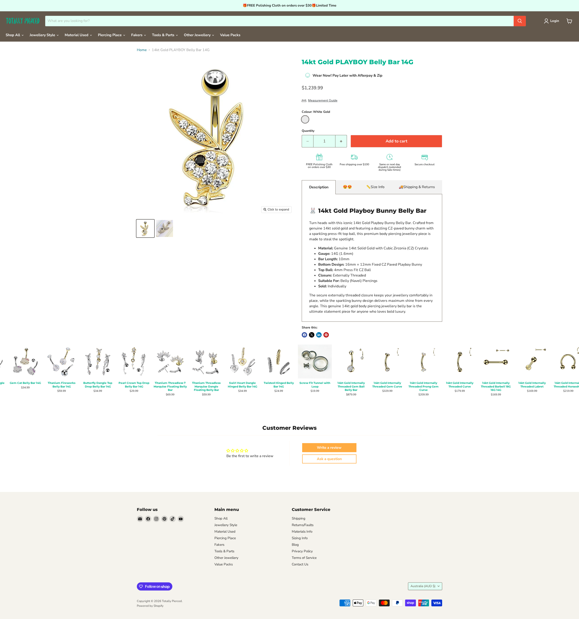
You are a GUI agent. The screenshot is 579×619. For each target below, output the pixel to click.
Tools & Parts (163, 35)
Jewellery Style (43, 35)
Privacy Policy (302, 551)
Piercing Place (110, 35)
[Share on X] (311, 335)
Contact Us (300, 564)
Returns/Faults (302, 525)
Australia (423, 586)
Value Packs (230, 35)
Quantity (308, 131)
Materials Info (302, 531)
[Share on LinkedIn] (319, 335)
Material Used (77, 35)
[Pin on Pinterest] (326, 335)
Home (142, 50)
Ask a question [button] (329, 458)
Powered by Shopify (150, 606)
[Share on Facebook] (304, 335)
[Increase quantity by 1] (341, 141)
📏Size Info (375, 186)
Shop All (13, 35)
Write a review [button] (329, 447)
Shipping (298, 518)
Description (318, 187)
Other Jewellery (197, 35)
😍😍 (347, 186)
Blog (295, 544)
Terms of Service (304, 557)
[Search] (520, 21)
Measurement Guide (322, 100)
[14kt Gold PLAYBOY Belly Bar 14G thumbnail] (145, 228)
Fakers (137, 35)
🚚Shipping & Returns (417, 186)
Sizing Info (300, 538)
